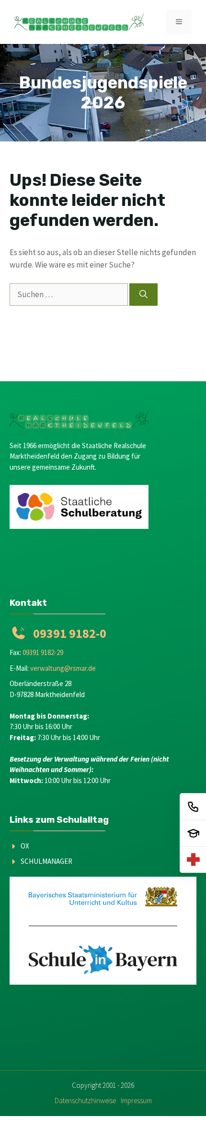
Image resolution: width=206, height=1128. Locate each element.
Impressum (136, 1100)
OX (25, 845)
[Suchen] (143, 294)
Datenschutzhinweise (85, 1100)
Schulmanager (46, 861)
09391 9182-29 (43, 652)
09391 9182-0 (69, 633)
